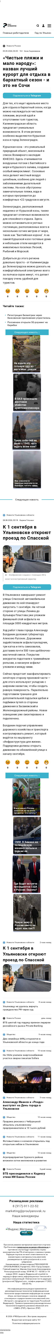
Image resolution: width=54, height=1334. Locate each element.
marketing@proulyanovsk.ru (25, 1211)
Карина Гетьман (27, 520)
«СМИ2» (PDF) (20, 1308)
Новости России (14, 46)
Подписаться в (27, 95)
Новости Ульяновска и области (20, 515)
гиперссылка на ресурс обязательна (32, 1247)
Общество (11, 1034)
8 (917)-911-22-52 (26, 1206)
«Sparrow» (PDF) (33, 1308)
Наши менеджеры (25, 1216)
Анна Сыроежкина (32, 51)
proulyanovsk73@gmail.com (15, 1281)
